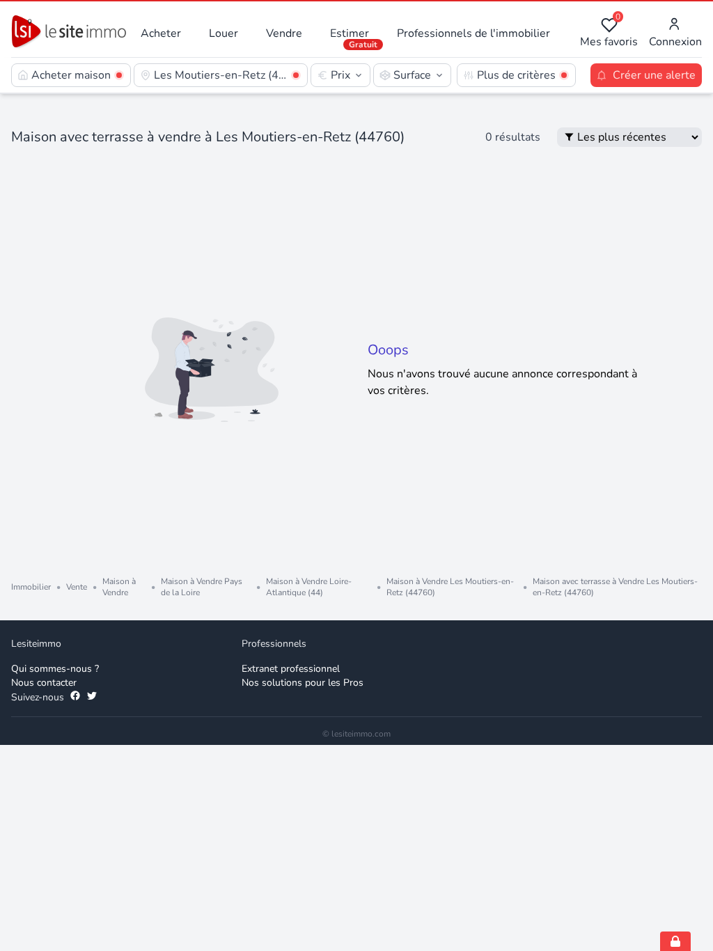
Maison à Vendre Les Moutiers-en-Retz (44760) (450, 587)
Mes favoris (609, 33)
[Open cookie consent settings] (675, 941)
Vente (76, 586)
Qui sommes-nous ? (55, 668)
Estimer (349, 33)
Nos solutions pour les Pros (302, 682)
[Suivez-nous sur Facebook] (75, 697)
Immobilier (31, 586)
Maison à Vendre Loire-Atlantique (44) (309, 587)
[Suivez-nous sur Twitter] (91, 697)
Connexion (675, 41)
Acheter (161, 33)
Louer (223, 33)
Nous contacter (44, 682)
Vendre (284, 33)
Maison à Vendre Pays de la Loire (201, 587)
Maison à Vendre (119, 587)
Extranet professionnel (291, 668)
